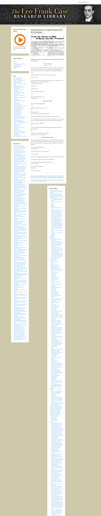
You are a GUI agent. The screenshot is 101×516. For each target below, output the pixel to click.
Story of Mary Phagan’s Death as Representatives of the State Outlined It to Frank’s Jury (20, 204)
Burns (52, 303)
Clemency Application (55, 306)
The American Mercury (18, 124)
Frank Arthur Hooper (54, 313)
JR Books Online (17, 103)
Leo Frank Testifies (17, 153)
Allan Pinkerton (53, 289)
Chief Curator (43, 33)
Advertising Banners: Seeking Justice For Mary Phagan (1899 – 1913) (57, 199)
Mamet (52, 262)
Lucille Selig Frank (54, 354)
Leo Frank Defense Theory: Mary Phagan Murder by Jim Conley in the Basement (56, 337)
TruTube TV (16, 129)
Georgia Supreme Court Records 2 (57, 317)
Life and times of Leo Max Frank (56, 349)
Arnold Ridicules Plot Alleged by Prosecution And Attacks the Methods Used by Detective (20, 311)
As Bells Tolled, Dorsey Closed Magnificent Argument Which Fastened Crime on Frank (19, 191)
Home (26, 23)
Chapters (52, 204)
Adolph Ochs (53, 286)
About (31, 23)
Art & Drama (52, 206)
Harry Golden (53, 260)
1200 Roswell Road (54, 272)
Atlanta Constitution (54, 416)
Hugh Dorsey (53, 319)
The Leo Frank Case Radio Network (56, 483)
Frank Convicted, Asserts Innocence (20, 193)
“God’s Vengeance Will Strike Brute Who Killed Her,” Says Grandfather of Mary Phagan (20, 282)
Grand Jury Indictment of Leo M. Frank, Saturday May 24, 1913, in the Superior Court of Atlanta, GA (57, 497)
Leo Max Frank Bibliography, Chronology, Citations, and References (56, 393)
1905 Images (53, 273)
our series (38, 59)
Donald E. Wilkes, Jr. (54, 438)
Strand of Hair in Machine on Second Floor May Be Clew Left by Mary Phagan (20, 302)
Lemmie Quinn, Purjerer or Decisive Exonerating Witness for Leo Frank (57, 333)
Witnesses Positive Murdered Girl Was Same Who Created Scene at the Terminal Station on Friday (20, 269)
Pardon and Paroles (54, 374)
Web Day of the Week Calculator (19, 131)
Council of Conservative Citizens (19, 80)
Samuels (52, 263)
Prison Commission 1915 (55, 375)
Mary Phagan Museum (18, 65)
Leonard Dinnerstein (54, 346)
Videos (15, 68)
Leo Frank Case (54, 335)
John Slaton (53, 326)
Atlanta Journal (53, 418)
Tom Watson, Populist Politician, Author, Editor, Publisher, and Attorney (56, 382)
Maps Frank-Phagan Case (18, 108)
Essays (15, 62)
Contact (36, 23)
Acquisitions (53, 280)
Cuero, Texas (53, 309)
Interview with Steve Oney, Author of (56, 191)
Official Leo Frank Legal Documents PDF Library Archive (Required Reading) (20, 118)
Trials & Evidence (53, 484)
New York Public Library (55, 369)
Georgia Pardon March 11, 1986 (56, 314)
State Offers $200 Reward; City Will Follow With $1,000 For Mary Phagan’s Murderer (20, 275)
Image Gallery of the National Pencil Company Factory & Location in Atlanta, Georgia (56, 321)
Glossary (52, 205)
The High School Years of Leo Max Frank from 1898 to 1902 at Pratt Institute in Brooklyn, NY (57, 403)
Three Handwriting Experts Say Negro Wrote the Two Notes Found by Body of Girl (20, 321)
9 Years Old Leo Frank (55, 278)
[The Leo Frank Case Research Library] (50, 13)
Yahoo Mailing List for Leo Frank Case (20, 136)
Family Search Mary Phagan (18, 87)
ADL (14, 60)
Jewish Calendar (16, 99)
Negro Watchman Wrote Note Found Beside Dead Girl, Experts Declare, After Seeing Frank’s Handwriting (20, 263)
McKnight (52, 359)
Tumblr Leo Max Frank (18, 130)
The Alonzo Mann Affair (55, 257)
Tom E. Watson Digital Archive (19, 127)
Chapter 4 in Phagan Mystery (19, 145)
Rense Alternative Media (18, 120)
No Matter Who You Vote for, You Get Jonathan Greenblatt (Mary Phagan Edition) (20, 212)
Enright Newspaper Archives (18, 86)
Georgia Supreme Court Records (19, 184)
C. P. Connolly (53, 304)
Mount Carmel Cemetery (55, 362)
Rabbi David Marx (54, 376)
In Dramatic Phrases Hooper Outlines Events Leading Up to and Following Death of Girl (20, 233)
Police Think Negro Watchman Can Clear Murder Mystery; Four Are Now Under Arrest (20, 314)
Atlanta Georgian (54, 417)
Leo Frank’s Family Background (56, 391)
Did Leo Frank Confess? (18, 82)
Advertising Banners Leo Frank (56, 287)
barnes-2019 (52, 236)
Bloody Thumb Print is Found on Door (20, 280)
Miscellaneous (53, 361)
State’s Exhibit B (54, 378)
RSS (75, 23)
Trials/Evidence (52, 23)
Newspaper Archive (17, 113)
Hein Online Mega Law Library (19, 92)
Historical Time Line (54, 261)
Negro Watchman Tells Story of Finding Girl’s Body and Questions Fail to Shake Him (19, 318)
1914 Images (53, 276)
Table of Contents (54, 264)
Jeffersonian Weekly (54, 419)
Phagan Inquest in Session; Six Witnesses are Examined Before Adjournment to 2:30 (19, 253)
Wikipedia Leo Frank (17, 135)
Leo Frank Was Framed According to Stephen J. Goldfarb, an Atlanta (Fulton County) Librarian (57, 459)
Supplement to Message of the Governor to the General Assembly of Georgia (20, 122)
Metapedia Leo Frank (17, 111)
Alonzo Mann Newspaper (55, 292)
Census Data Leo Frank (55, 305)
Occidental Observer (17, 115)
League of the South (17, 104)
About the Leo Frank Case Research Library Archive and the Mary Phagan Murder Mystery (56, 196)
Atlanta (52, 297)
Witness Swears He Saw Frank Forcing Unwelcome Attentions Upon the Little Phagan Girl (20, 336)
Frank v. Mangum (54, 495)
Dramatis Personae (43, 23)
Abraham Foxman (54, 279)
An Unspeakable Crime (55, 294)
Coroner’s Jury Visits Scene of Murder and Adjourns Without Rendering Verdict (20, 298)
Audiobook (15, 61)
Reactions (60, 23)
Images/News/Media (68, 23)
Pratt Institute (53, 395)
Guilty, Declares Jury (17, 197)
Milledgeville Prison (54, 360)
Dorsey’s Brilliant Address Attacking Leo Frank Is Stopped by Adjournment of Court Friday (20, 230)
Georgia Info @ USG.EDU (18, 91)
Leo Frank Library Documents (19, 107)
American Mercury (54, 293)
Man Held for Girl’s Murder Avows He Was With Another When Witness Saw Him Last (20, 295)
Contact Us (52, 237)
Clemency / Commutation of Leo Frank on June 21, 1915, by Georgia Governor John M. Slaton (57, 491)
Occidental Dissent (17, 114)
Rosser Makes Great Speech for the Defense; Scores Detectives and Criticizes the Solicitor (20, 222)
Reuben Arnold (53, 377)
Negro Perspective (54, 473)
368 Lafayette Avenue (55, 277)
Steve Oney (53, 379)
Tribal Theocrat (16, 128)
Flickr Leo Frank (16, 88)
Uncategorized (16, 67)
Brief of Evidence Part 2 (18, 79)
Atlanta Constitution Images (56, 298)
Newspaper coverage (17, 66)
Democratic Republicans (18, 81)
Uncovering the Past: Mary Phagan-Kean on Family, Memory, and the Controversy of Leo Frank (20, 175)
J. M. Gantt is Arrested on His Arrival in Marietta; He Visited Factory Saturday (20, 305)
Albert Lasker (53, 288)
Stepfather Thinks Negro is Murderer (20, 273)
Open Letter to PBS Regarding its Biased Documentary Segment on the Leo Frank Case (20, 148)
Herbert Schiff (53, 318)
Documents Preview (54, 310)
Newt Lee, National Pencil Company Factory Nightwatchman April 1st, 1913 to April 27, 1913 (57, 372)
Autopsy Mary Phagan (55, 302)
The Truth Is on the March (18, 150)
